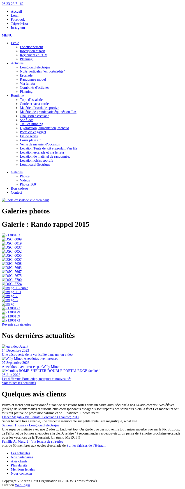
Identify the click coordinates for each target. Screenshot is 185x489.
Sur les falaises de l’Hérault (86, 445)
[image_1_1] (92, 292)
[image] (92, 304)
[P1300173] (92, 320)
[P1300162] (92, 235)
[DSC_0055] (92, 256)
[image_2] (92, 296)
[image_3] (92, 300)
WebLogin (22, 485)
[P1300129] (92, 312)
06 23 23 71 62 (12, 4)
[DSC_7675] (92, 276)
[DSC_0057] (92, 260)
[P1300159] (92, 316)
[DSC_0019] (92, 243)
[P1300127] (92, 308)
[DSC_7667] (92, 272)
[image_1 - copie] (92, 288)
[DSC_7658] (92, 264)
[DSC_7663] (92, 268)
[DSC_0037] (92, 247)
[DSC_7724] (92, 284)
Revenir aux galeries (16, 324)
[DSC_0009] (92, 239)
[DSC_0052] (92, 251)
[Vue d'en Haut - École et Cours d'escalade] (25, 200)
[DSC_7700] (92, 280)
